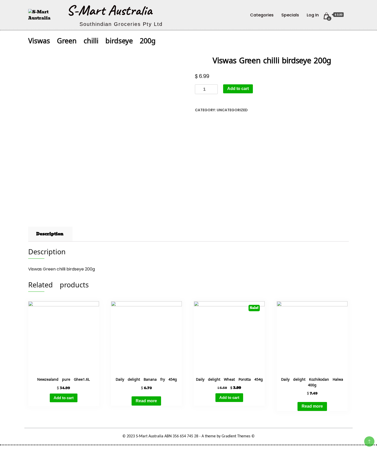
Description (49, 234)
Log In (313, 15)
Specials (290, 15)
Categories (262, 15)
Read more (146, 401)
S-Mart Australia (109, 10)
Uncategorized (232, 110)
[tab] (50, 234)
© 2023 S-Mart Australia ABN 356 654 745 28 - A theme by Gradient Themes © (188, 436)
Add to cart (238, 88)
